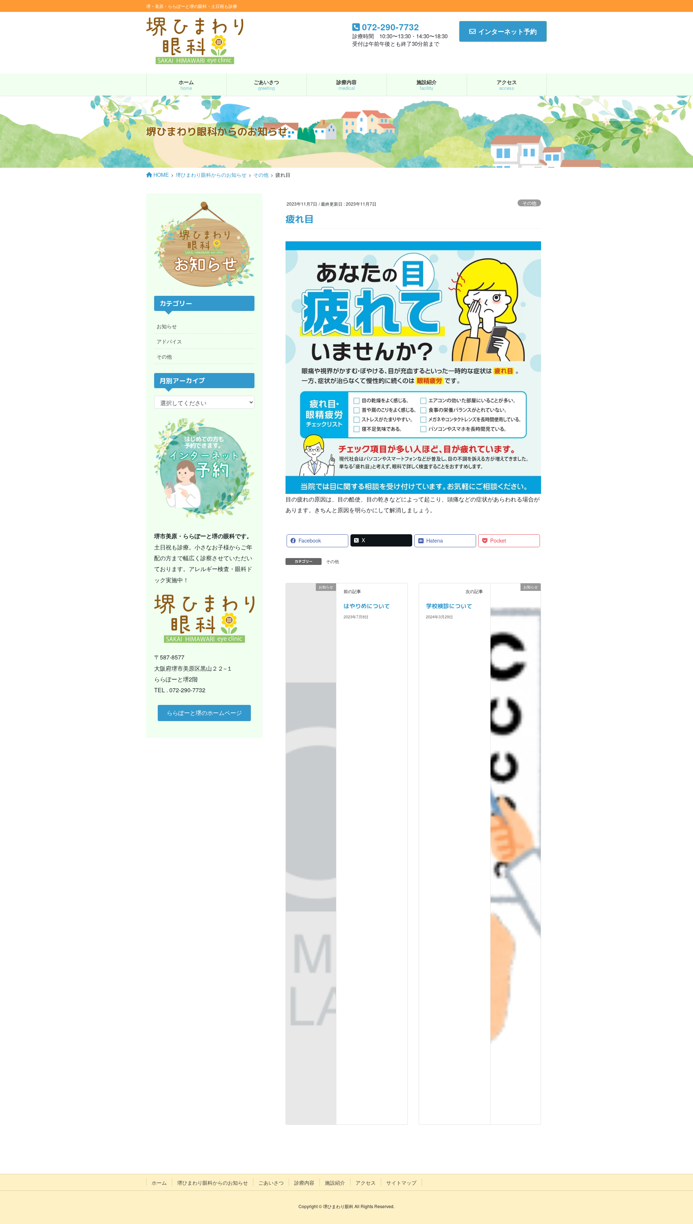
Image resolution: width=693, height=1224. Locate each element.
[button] (204, 713)
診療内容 (304, 1182)
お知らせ (167, 326)
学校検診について (449, 606)
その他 (529, 202)
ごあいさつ (271, 1182)
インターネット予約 (507, 31)
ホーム (159, 1182)
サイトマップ (401, 1182)
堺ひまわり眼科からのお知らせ (212, 1182)
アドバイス (169, 341)
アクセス (366, 1182)
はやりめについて (367, 606)
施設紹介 (335, 1182)
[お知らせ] (311, 598)
